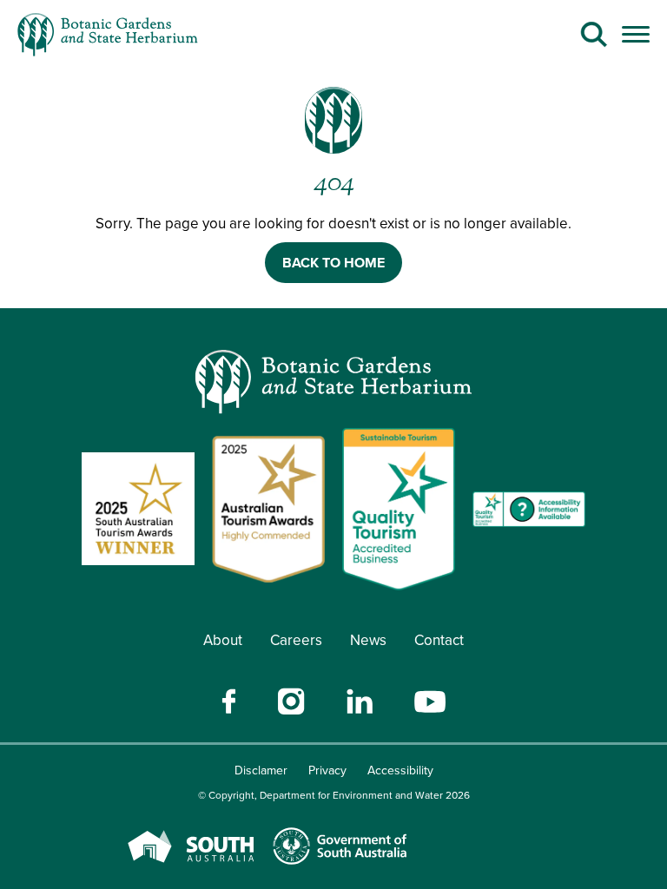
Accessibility (400, 770)
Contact (439, 640)
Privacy (327, 770)
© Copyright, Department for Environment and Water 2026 (334, 795)
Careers (296, 640)
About (222, 640)
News (368, 640)
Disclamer (260, 770)
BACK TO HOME (333, 263)
